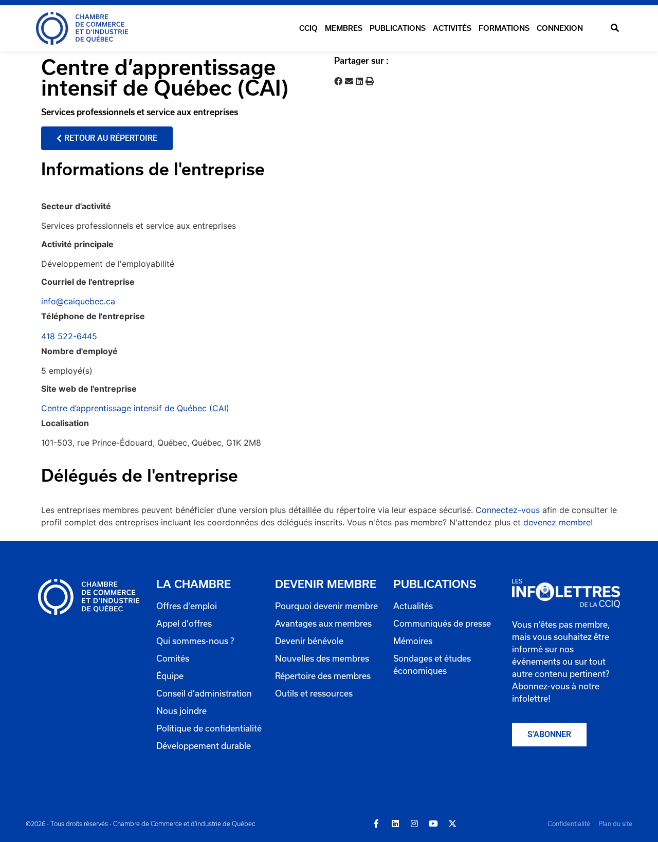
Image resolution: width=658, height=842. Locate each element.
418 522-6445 (69, 336)
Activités (452, 28)
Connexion (560, 28)
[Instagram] (414, 823)
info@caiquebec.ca (78, 301)
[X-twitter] (452, 823)
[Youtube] (433, 823)
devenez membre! (558, 522)
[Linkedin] (395, 823)
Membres (343, 28)
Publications (398, 28)
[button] (614, 28)
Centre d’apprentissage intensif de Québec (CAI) (135, 408)
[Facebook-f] (376, 823)
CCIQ (308, 28)
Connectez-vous (508, 510)
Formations (504, 28)
